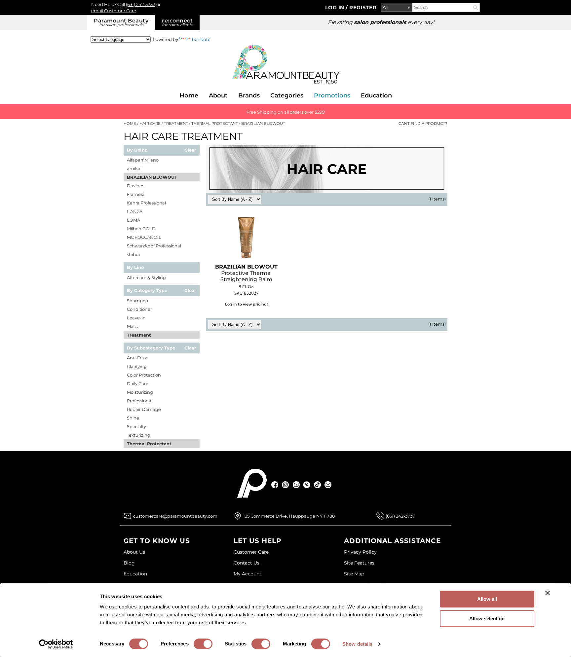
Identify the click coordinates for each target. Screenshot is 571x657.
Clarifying (137, 366)
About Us (134, 552)
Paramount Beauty (121, 22)
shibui (133, 254)
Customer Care (251, 552)
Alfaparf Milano (143, 160)
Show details (357, 644)
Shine (133, 417)
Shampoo (137, 300)
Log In (335, 7)
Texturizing (138, 435)
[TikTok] (317, 485)
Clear (190, 150)
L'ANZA (134, 211)
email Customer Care (113, 10)
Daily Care (137, 383)
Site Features (359, 563)
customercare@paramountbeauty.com (175, 516)
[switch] (203, 644)
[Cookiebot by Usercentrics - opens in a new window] (56, 644)
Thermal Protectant (149, 443)
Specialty (136, 426)
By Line (135, 267)
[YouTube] (296, 485)
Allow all (487, 599)
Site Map (354, 574)
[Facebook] (275, 485)
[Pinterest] (307, 485)
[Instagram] (286, 485)
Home (188, 95)
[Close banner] (547, 593)
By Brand (137, 150)
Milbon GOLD (141, 228)
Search (475, 7)
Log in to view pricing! (246, 304)
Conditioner (139, 309)
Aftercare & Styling (146, 277)
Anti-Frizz (137, 357)
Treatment (139, 335)
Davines (135, 185)
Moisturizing (140, 392)
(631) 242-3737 (140, 4)
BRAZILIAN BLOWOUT (152, 177)
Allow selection (487, 618)
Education (376, 95)
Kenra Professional (146, 202)
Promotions (332, 95)
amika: (134, 168)
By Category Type (147, 290)
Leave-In (136, 317)
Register (362, 7)
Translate (200, 39)
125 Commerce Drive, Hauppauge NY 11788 (289, 516)
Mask (132, 326)
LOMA (133, 220)
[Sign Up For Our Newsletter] (328, 485)
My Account (247, 574)
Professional (139, 400)
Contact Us (246, 563)
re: (177, 22)
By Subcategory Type (151, 348)
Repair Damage (144, 409)
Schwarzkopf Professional (154, 245)
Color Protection (144, 375)
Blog (129, 563)
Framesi (135, 194)
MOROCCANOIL (144, 237)
